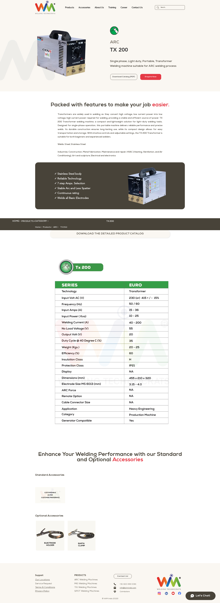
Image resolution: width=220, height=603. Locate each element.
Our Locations (42, 580)
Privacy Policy (42, 591)
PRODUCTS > (28, 221)
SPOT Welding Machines (86, 591)
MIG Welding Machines (85, 584)
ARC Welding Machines (86, 580)
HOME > (16, 221)
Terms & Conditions (45, 587)
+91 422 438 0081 (128, 584)
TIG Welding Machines (85, 587)
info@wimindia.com (128, 588)
